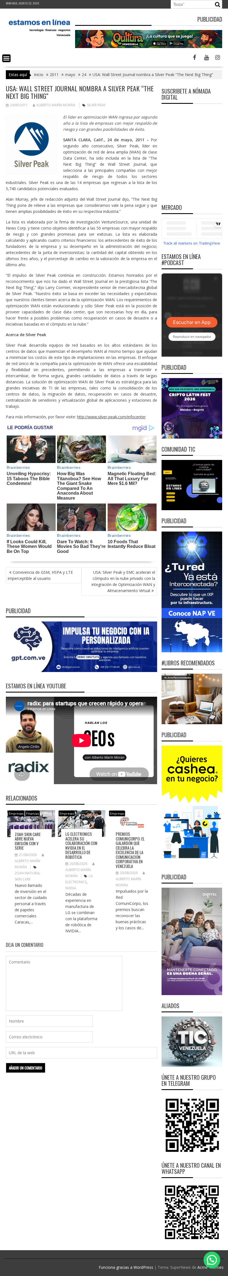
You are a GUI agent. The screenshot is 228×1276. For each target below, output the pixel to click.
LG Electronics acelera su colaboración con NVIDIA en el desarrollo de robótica (81, 845)
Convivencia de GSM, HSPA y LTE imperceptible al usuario (40, 575)
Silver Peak (96, 105)
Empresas (16, 813)
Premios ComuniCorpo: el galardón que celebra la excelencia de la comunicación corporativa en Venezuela (130, 850)
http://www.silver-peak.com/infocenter (111, 416)
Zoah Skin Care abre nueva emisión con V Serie (28, 841)
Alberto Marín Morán (55, 105)
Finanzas (32, 813)
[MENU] (6, 58)
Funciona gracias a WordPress (126, 1267)
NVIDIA (70, 888)
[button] (212, 1260)
